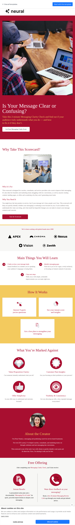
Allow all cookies (52, 522)
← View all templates (9, 4)
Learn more (5, 516)
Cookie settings (18, 522)
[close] (72, 505)
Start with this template (62, 4)
